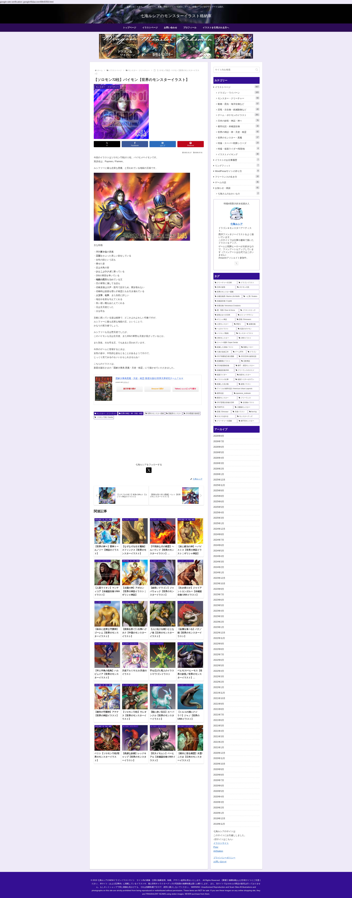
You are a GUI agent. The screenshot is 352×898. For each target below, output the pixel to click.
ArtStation (218, 851)
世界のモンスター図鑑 (155, 413)
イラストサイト (221, 843)
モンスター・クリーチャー (107, 413)
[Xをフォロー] (149, 470)
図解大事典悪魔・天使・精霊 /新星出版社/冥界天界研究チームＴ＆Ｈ (149, 378)
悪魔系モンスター (175, 413)
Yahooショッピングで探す (185, 389)
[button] (256, 69)
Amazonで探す (157, 389)
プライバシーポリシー (224, 858)
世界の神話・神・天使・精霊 (132, 413)
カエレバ (126, 382)
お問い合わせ (220, 862)
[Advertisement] (149, 441)
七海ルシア (236, 224)
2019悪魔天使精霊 (193, 413)
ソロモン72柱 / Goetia (105, 417)
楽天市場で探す (129, 389)
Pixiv (215, 847)
